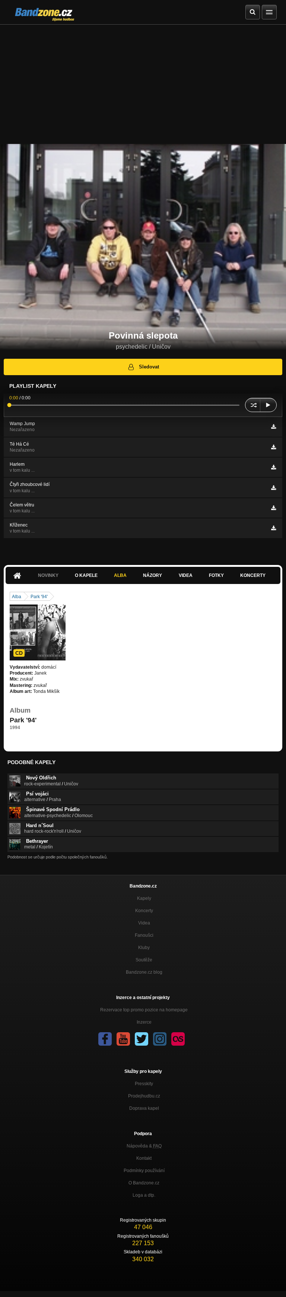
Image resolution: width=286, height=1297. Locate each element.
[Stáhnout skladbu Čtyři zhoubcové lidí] (273, 487)
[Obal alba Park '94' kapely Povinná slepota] (38, 632)
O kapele (86, 575)
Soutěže (144, 959)
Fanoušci (144, 935)
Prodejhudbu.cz (144, 1096)
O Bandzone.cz (143, 1182)
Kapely (144, 898)
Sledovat (149, 367)
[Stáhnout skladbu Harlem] (273, 467)
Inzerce (144, 1022)
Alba (120, 575)
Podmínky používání (144, 1170)
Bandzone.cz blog (144, 972)
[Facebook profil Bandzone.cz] (105, 1039)
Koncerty (253, 575)
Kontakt (144, 1158)
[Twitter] (141, 1039)
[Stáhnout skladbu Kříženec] (273, 528)
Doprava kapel (144, 1108)
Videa (186, 575)
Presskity (144, 1083)
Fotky (216, 575)
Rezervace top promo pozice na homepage (144, 1009)
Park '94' (39, 596)
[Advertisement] (143, 80)
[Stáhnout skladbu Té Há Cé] (273, 447)
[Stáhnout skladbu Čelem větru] (273, 508)
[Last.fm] (178, 1039)
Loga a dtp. (144, 1195)
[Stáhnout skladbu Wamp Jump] (273, 426)
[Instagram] (159, 1039)
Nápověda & (144, 1146)
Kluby (144, 947)
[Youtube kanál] (123, 1039)
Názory (152, 575)
